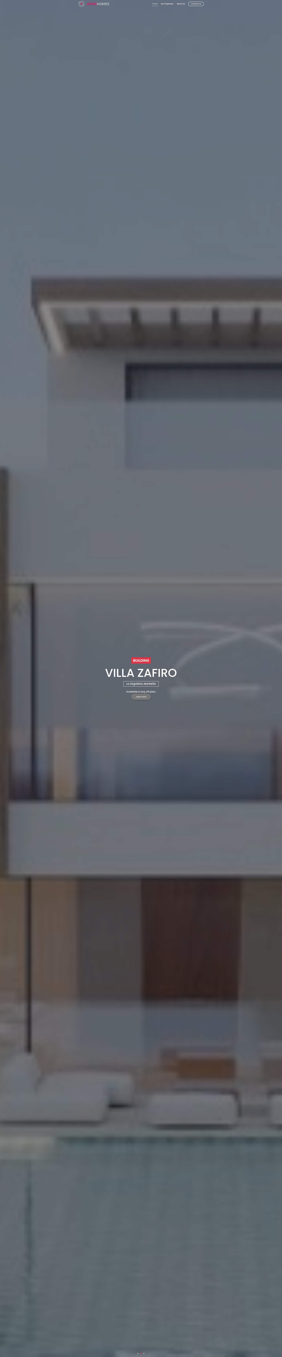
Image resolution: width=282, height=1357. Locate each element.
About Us (181, 4)
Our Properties (167, 4)
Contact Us (196, 4)
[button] (138, 1353)
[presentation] (3, 678)
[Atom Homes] (93, 4)
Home (155, 4)
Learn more (141, 696)
